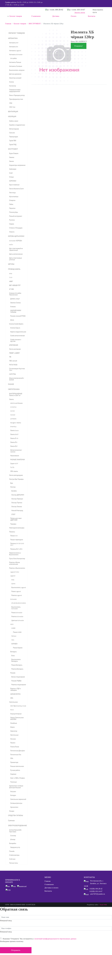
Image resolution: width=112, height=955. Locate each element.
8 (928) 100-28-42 (96, 889)
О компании (49, 884)
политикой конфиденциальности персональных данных (55, 939)
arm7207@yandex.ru (97, 894)
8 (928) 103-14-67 (96, 891)
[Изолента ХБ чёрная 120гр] (58, 57)
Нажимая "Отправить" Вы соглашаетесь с (39, 939)
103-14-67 (78, 10)
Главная (47, 881)
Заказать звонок (79, 12)
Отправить (15, 950)
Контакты (48, 891)
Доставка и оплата (51, 888)
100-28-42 (56, 10)
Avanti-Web (103, 905)
